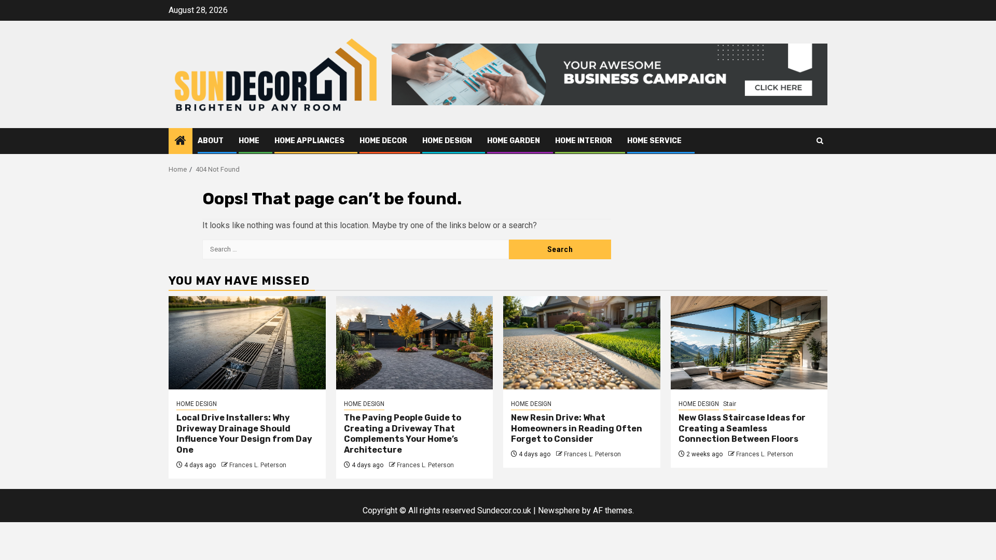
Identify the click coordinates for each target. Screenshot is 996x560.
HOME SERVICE (654, 140)
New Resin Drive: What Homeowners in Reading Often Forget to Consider (576, 428)
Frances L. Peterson (257, 465)
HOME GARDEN (513, 140)
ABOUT (211, 140)
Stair (729, 404)
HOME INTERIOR (583, 140)
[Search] (819, 141)
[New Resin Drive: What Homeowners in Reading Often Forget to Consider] (581, 342)
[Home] (180, 141)
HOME (249, 140)
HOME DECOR (383, 140)
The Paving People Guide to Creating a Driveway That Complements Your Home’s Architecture (402, 434)
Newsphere (559, 510)
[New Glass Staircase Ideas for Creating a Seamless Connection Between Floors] (749, 342)
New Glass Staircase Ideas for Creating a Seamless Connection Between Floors (742, 428)
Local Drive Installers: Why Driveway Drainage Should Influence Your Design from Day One (244, 434)
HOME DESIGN (447, 140)
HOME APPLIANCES (309, 140)
